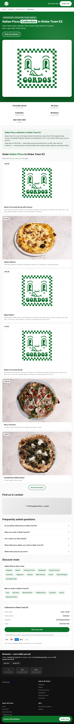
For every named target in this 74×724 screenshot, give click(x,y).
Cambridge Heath (11, 579)
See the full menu (37, 487)
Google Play (16, 663)
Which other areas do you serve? (16, 551)
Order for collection (11, 34)
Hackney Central (54, 570)
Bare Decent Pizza (11, 597)
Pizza (7, 592)
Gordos (61, 592)
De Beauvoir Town (29, 570)
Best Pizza (16, 592)
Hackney (30, 574)
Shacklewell (41, 570)
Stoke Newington (62, 574)
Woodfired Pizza (27, 592)
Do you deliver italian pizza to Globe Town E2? (21, 526)
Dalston (18, 570)
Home (4, 9)
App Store (6, 663)
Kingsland (9, 570)
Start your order (37, 630)
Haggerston (20, 574)
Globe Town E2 (20, 9)
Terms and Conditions (44, 706)
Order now (65, 4)
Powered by (6, 682)
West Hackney (40, 574)
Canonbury (9, 574)
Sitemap (40, 709)
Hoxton (51, 574)
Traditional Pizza (40, 592)
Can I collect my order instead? (15, 539)
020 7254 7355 (53, 3)
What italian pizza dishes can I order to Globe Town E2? (24, 545)
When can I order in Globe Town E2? (17, 532)
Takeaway (11, 9)
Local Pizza (52, 592)
